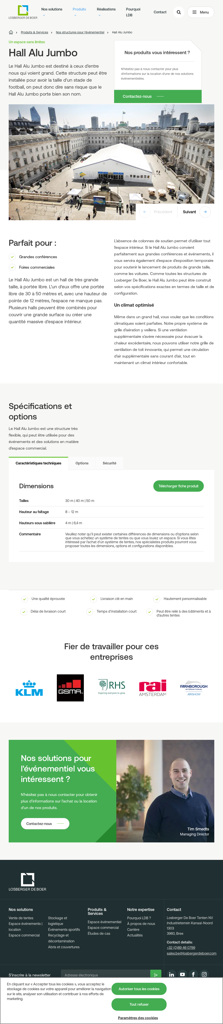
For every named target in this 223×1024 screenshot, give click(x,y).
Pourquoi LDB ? (139, 918)
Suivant (189, 212)
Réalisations (106, 9)
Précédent (163, 212)
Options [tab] (82, 463)
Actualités (135, 935)
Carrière (133, 929)
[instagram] (204, 974)
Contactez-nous (137, 96)
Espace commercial (24, 935)
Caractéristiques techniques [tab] (38, 463)
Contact (160, 12)
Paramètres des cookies (138, 1018)
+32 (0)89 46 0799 (181, 948)
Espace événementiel (104, 922)
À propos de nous (141, 924)
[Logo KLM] (29, 688)
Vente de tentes (21, 918)
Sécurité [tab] (109, 463)
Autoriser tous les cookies (139, 989)
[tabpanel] (111, 516)
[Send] (155, 975)
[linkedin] (171, 974)
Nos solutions (51, 9)
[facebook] (193, 974)
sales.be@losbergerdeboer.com (191, 953)
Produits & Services (97, 912)
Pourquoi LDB (133, 12)
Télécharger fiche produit (179, 486)
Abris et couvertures (63, 947)
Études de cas (99, 933)
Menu (204, 12)
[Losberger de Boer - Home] (28, 882)
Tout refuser (139, 1004)
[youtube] (182, 974)
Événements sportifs (64, 929)
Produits (79, 9)
